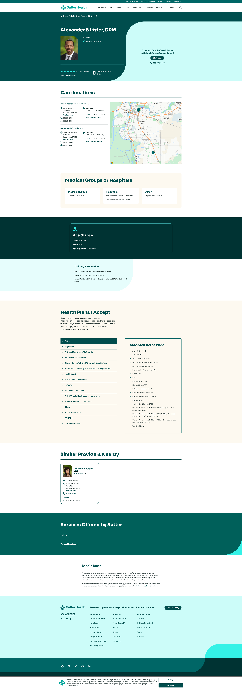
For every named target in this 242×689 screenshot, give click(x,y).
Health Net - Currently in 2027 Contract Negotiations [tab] (88, 369)
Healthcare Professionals (145, 623)
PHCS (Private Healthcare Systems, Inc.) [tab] (82, 396)
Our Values (116, 641)
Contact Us (178, 2)
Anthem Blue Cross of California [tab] (79, 352)
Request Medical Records (98, 641)
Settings (170, 680)
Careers (168, 2)
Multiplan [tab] (69, 385)
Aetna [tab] (67, 341)
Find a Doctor (94, 623)
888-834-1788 (159, 63)
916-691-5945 (68, 118)
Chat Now (157, 58)
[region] (146, 133)
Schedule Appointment (97, 618)
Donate (160, 2)
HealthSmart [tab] (70, 374)
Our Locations (94, 628)
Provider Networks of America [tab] (78, 402)
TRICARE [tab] (69, 418)
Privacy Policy (73, 686)
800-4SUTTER (67, 614)
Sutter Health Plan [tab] (73, 412)
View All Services (68, 544)
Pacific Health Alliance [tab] (74, 391)
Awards (115, 628)
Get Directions (68, 115)
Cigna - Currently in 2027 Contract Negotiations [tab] (86, 363)
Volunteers (140, 637)
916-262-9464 (68, 142)
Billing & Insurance (96, 637)
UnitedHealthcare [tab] (72, 423)
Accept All (170, 685)
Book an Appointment (148, 2)
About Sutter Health (119, 618)
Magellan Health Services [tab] (76, 380)
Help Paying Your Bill (97, 646)
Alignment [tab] (69, 347)
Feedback (179, 163)
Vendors (139, 632)
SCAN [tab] (67, 407)
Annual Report (119, 623)
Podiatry (63, 535)
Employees (140, 618)
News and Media (144, 628)
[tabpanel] (153, 386)
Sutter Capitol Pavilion (70, 128)
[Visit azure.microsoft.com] (116, 163)
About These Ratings (68, 75)
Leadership (117, 637)
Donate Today (173, 608)
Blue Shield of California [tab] (75, 358)
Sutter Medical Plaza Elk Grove (73, 104)
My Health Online (132, 2)
